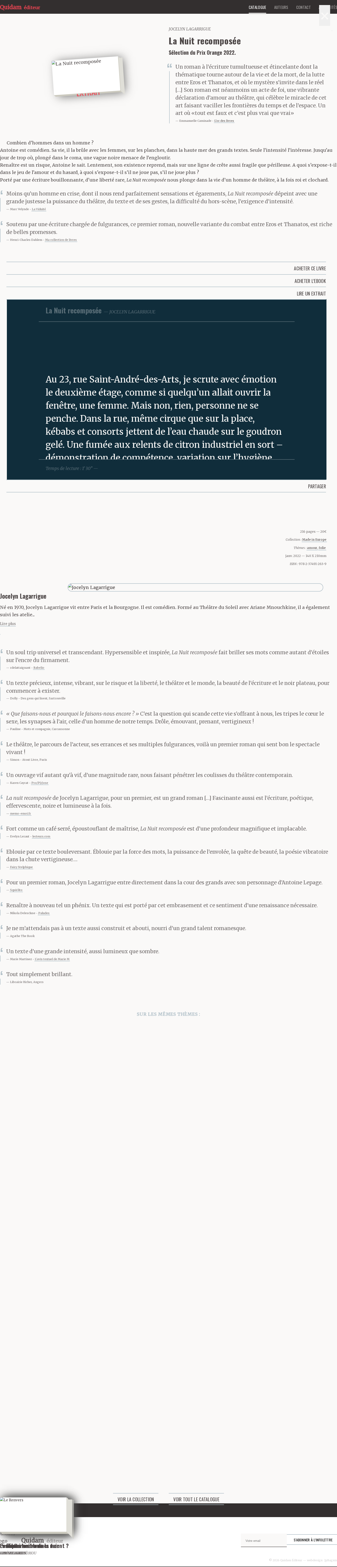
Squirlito (16, 890)
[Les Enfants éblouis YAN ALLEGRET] (168, 1310)
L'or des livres (224, 120)
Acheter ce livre (310, 268)
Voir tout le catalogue (196, 1499)
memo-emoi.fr (20, 813)
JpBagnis (330, 1560)
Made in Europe (314, 540)
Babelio (38, 667)
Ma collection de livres (61, 240)
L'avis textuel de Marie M (52, 959)
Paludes (44, 913)
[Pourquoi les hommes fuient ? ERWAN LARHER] (168, 1195)
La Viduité (39, 209)
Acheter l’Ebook (310, 280)
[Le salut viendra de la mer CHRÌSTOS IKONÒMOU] (168, 1081)
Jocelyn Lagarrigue (190, 29)
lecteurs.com (41, 836)
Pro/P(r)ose (39, 783)
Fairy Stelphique (21, 867)
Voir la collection (136, 1499)
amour (312, 548)
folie (322, 548)
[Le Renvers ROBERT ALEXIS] (168, 1424)
